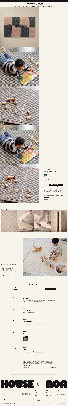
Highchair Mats (49, 6)
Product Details (46, 197)
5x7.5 (53, 180)
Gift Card (36, 397)
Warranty (47, 398)
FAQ (46, 392)
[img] (17, 297)
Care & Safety (46, 199)
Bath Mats (38, 6)
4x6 (46, 180)
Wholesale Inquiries (38, 400)
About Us (36, 392)
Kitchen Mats (28, 6)
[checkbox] (40, 294)
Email (59, 392)
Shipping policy (64, 403)
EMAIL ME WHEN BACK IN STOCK (56, 184)
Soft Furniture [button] (17, 6)
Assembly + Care (48, 395)
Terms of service (58, 403)
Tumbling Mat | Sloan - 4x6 (30, 303)
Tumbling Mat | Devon (29, 365)
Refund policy (48, 403)
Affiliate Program (37, 398)
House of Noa (3, 403)
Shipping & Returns (49, 397)
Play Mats (22, 6)
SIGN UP (20, 394)
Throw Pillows (43, 6)
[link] (47, 169)
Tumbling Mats (33, 6)
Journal (36, 395)
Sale (54, 6)
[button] (62, 5)
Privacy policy (53, 403)
